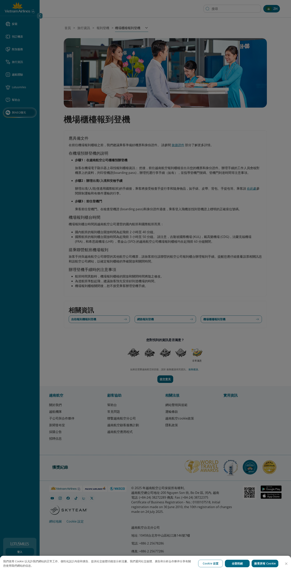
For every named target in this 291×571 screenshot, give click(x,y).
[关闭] (286, 563)
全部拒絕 (237, 563)
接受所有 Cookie (265, 563)
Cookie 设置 (211, 563)
